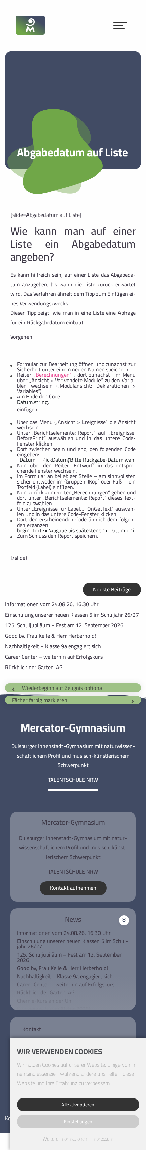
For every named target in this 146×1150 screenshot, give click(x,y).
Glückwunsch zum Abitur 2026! (53, 1009)
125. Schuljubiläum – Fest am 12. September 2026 (64, 625)
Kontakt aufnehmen (73, 888)
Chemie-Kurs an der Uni (45, 1000)
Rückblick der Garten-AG (34, 667)
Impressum (102, 1139)
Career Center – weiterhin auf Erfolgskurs (54, 657)
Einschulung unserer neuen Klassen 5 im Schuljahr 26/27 (72, 615)
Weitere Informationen (65, 1139)
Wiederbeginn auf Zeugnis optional (63, 687)
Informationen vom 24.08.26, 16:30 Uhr (52, 604)
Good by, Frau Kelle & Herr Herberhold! (50, 636)
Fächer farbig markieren (39, 700)
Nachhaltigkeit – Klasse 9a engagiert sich (53, 646)
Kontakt (31, 1029)
